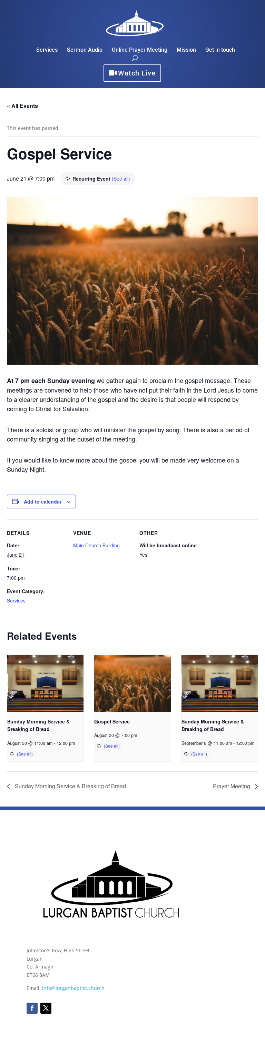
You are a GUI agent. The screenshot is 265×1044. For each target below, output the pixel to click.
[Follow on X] (45, 1008)
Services (47, 50)
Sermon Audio (84, 50)
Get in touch (220, 50)
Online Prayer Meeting (139, 50)
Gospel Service (112, 721)
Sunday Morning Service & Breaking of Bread (69, 786)
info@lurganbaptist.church (73, 988)
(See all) (121, 178)
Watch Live (137, 73)
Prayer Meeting (232, 786)
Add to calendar (42, 501)
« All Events (22, 106)
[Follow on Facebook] (32, 1008)
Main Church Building (96, 545)
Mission (186, 50)
